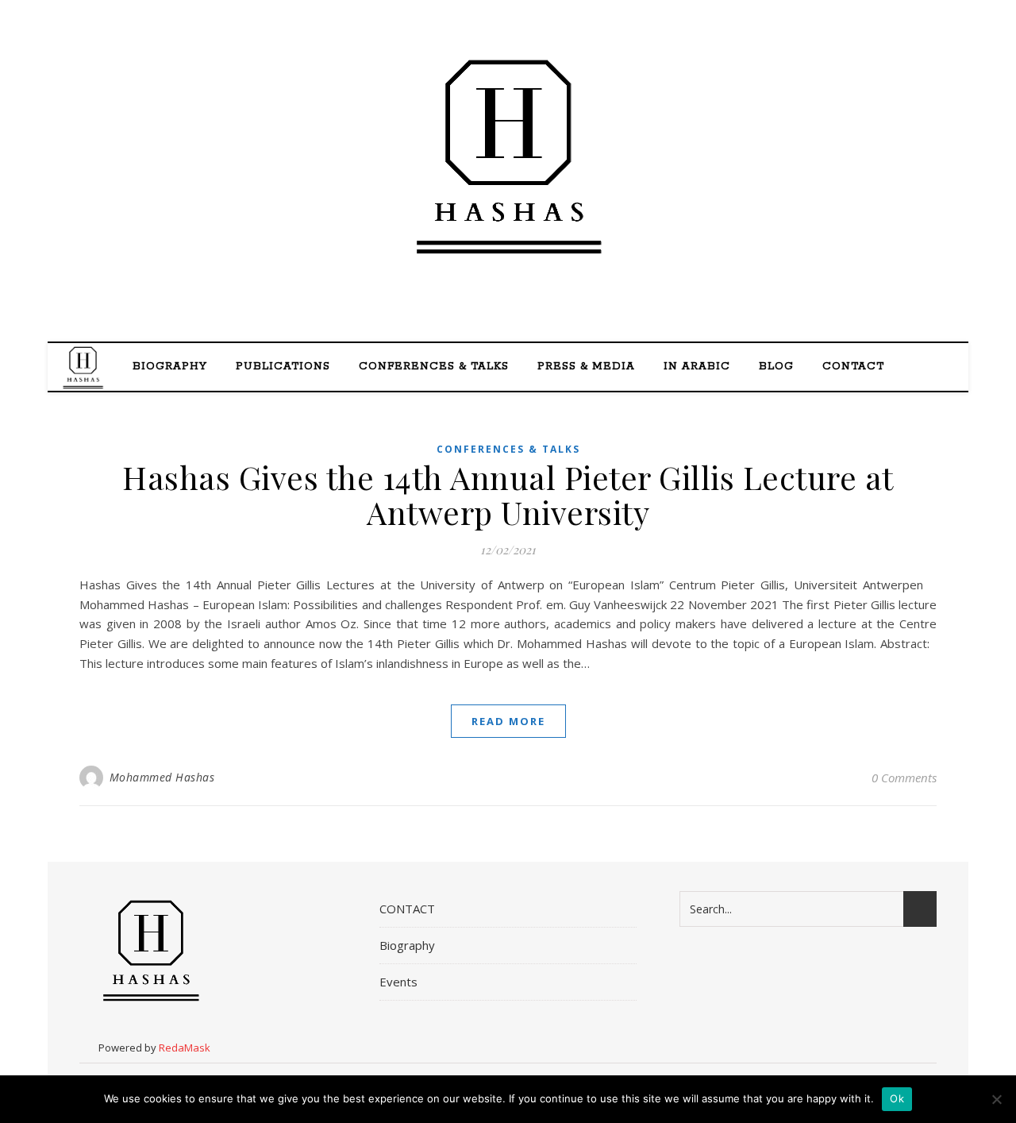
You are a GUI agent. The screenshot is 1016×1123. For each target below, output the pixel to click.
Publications (283, 366)
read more (508, 721)
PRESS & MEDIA (586, 366)
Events (398, 982)
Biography (170, 366)
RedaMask (184, 1047)
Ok (897, 1098)
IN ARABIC (697, 366)
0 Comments (904, 777)
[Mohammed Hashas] (508, 156)
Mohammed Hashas (162, 777)
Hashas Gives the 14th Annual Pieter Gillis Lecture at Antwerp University (508, 494)
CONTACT (853, 366)
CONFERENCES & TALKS (434, 366)
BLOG (776, 366)
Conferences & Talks (508, 449)
